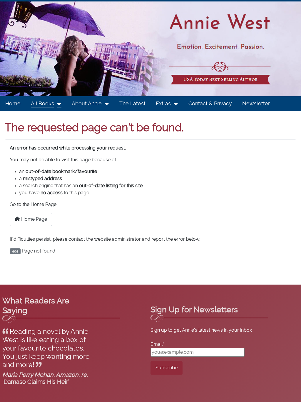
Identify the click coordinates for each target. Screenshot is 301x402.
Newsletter (256, 104)
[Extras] (174, 104)
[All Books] (57, 104)
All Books (42, 104)
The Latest (132, 104)
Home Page (33, 219)
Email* (157, 344)
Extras (163, 104)
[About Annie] (105, 104)
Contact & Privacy (210, 104)
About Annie (87, 104)
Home (13, 104)
